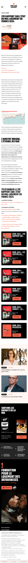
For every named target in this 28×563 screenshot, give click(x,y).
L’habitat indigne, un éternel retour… (11, 217)
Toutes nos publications (7, 455)
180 (5, 428)
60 (5, 419)
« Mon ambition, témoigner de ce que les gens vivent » (13, 370)
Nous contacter (5, 527)
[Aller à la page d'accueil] (14, 5)
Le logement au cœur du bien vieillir (11, 396)
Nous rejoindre (5, 529)
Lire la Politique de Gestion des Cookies (9, 557)
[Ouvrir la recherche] (25, 7)
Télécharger (16, 243)
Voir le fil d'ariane (5, 12)
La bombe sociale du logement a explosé (11, 215)
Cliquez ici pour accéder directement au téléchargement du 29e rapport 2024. (10, 70)
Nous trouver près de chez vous (8, 447)
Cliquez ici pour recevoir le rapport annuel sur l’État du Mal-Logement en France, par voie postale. (11, 226)
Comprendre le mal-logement (21, 455)
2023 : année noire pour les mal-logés (11, 219)
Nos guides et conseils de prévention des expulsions (21, 448)
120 (5, 424)
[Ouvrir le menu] (2, 7)
